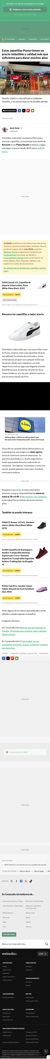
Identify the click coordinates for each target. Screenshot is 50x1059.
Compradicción (10, 255)
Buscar (47, 944)
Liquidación (33, 39)
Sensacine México (31, 1035)
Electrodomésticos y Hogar (13, 901)
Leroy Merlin (44, 39)
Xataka (5, 966)
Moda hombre (8, 913)
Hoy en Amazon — (11, 294)
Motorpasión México (32, 1042)
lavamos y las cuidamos (36, 496)
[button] (16, 128)
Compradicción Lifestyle (14, 258)
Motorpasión (30, 997)
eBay (4, 922)
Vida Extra (29, 970)
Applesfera (6, 973)
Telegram (7, 252)
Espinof (28, 985)
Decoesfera (6, 1016)
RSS (26, 881)
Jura (4, 927)
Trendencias (43, 653)
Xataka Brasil (7, 1035)
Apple (28, 917)
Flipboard (28, 110)
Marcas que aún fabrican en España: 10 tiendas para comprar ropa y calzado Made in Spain (24, 631)
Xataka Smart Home (9, 977)
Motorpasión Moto (32, 1001)
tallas (18, 489)
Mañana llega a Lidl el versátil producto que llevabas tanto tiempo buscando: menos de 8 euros (24, 438)
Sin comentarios (10, 110)
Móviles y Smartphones (34, 901)
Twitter (23, 110)
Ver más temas (9, 934)
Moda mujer (30, 913)
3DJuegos (29, 966)
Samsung (6, 917)
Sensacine (29, 982)
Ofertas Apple (39, 871)
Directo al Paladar (8, 997)
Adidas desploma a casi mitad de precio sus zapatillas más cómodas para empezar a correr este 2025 (26, 865)
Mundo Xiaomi (7, 980)
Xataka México (7, 1032)
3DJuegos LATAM (31, 1032)
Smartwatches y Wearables (13, 906)
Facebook (19, 110)
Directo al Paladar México (11, 1042)
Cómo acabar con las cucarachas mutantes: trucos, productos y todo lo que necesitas (25, 644)
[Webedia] (9, 955)
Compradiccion (8, 1020)
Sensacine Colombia (32, 1039)
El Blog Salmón (30, 1013)
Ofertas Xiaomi (25, 871)
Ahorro (28, 927)
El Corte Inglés (10, 39)
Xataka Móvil (7, 970)
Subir (41, 954)
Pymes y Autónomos (32, 1016)
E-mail (32, 110)
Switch (28, 922)
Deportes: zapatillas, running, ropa (24, 653)
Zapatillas (22, 39)
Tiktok (31, 881)
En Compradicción (11, 434)
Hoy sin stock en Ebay (10, 300)
